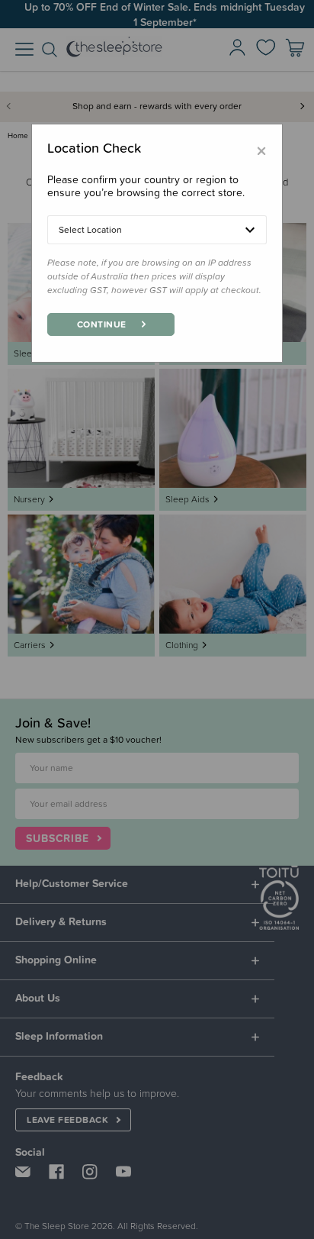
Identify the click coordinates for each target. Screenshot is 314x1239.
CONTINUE (102, 324)
